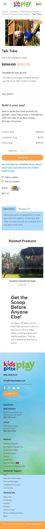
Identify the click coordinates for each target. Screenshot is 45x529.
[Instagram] (9, 388)
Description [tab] (9, 209)
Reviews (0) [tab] (24, 209)
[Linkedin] (14, 388)
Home (5, 11)
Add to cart (23, 157)
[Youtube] (18, 388)
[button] (40, 269)
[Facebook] (4, 388)
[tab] (9, 209)
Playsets (14, 11)
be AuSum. (38, 524)
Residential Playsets (30, 11)
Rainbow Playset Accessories (16, 14)
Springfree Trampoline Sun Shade (23, 281)
